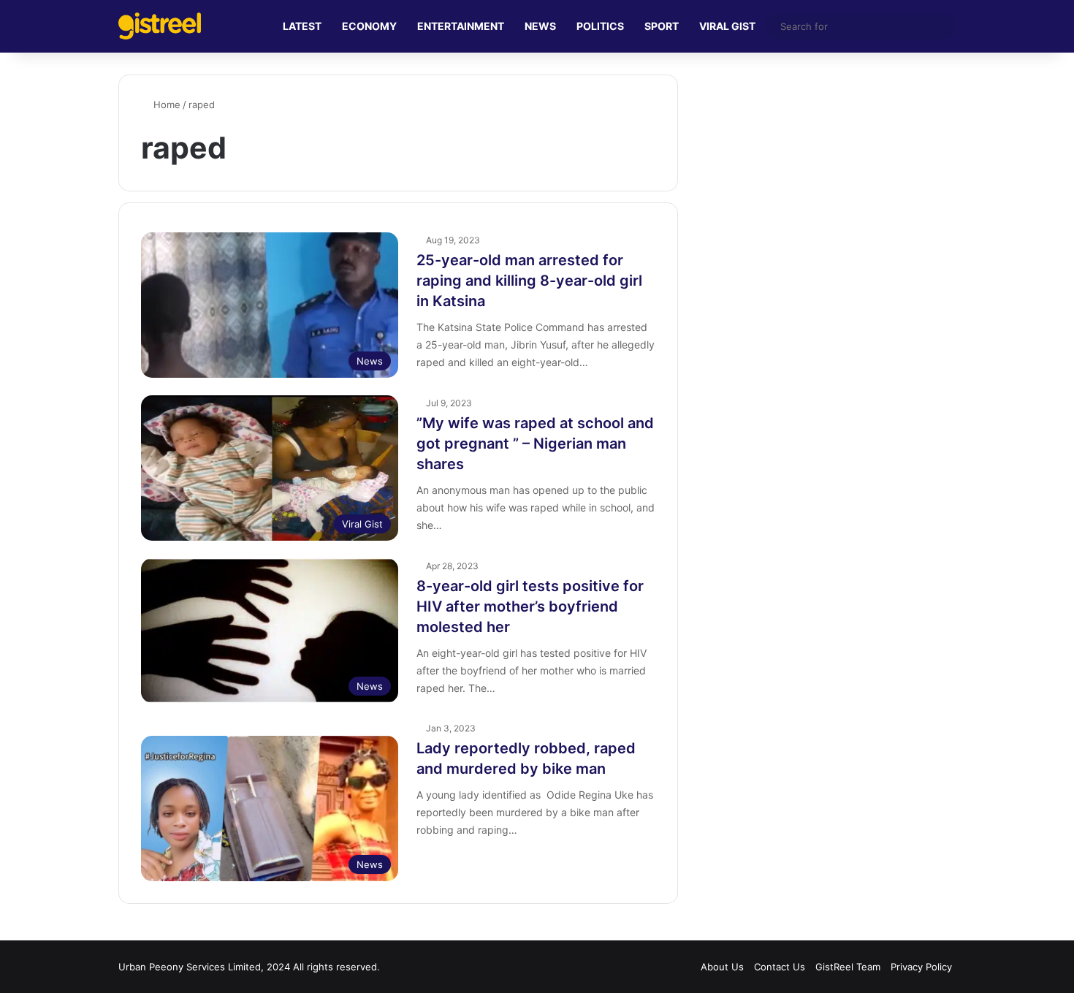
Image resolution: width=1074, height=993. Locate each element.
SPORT (661, 26)
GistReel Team (847, 967)
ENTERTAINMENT (460, 26)
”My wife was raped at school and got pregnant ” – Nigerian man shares (535, 443)
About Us (722, 967)
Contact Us (779, 967)
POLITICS (600, 26)
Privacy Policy (921, 967)
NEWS (540, 26)
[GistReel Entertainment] (159, 25)
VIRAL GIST (727, 26)
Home (165, 104)
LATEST (302, 26)
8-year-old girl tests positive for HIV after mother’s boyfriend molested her (530, 606)
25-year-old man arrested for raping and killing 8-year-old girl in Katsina (529, 280)
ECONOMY (369, 26)
